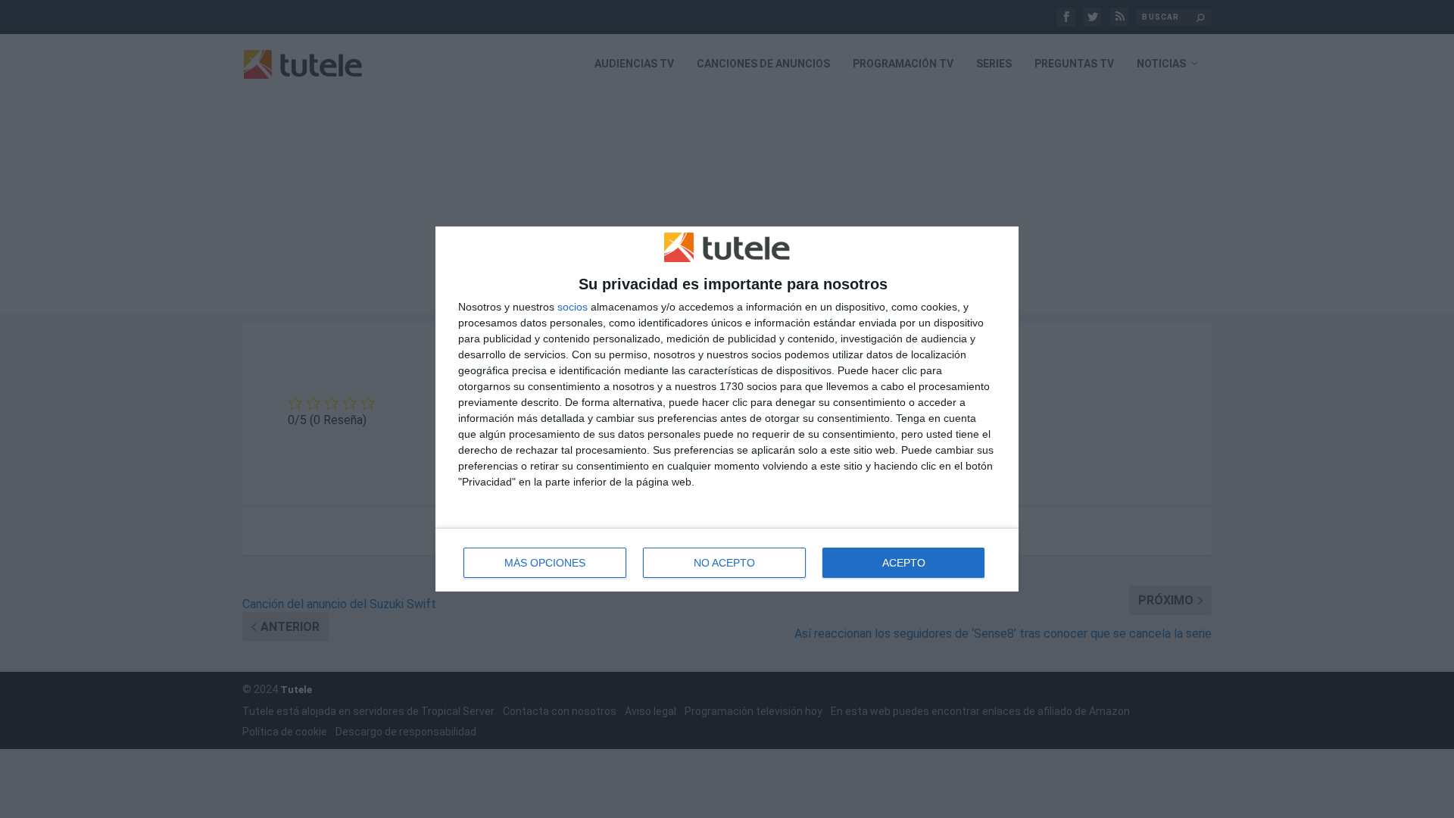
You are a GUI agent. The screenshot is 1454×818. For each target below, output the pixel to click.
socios (572, 306)
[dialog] (727, 409)
